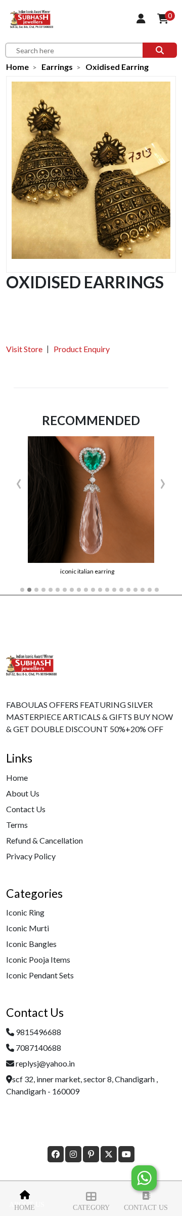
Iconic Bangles (31, 943)
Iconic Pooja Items (38, 959)
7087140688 (38, 1047)
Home (24, 1207)
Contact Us (146, 1207)
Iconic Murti (27, 928)
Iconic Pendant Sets (40, 975)
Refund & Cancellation (44, 840)
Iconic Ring (25, 912)
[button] (22, 590)
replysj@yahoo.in (45, 1063)
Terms (17, 824)
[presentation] (19, 481)
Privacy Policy (31, 856)
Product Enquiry (82, 349)
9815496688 (38, 1032)
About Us (22, 793)
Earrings (57, 66)
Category (91, 1207)
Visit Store (24, 349)
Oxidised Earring (117, 66)
